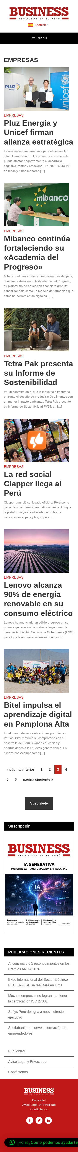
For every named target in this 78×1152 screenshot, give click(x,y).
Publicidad (16, 1051)
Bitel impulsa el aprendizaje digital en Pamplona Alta (38, 714)
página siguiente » (38, 778)
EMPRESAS (14, 115)
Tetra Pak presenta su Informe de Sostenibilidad (38, 373)
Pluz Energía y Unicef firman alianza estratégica (38, 132)
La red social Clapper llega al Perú (33, 483)
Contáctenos (18, 1072)
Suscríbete (39, 803)
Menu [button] (42, 38)
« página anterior (20, 768)
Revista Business (39, 13)
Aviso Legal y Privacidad (27, 1061)
